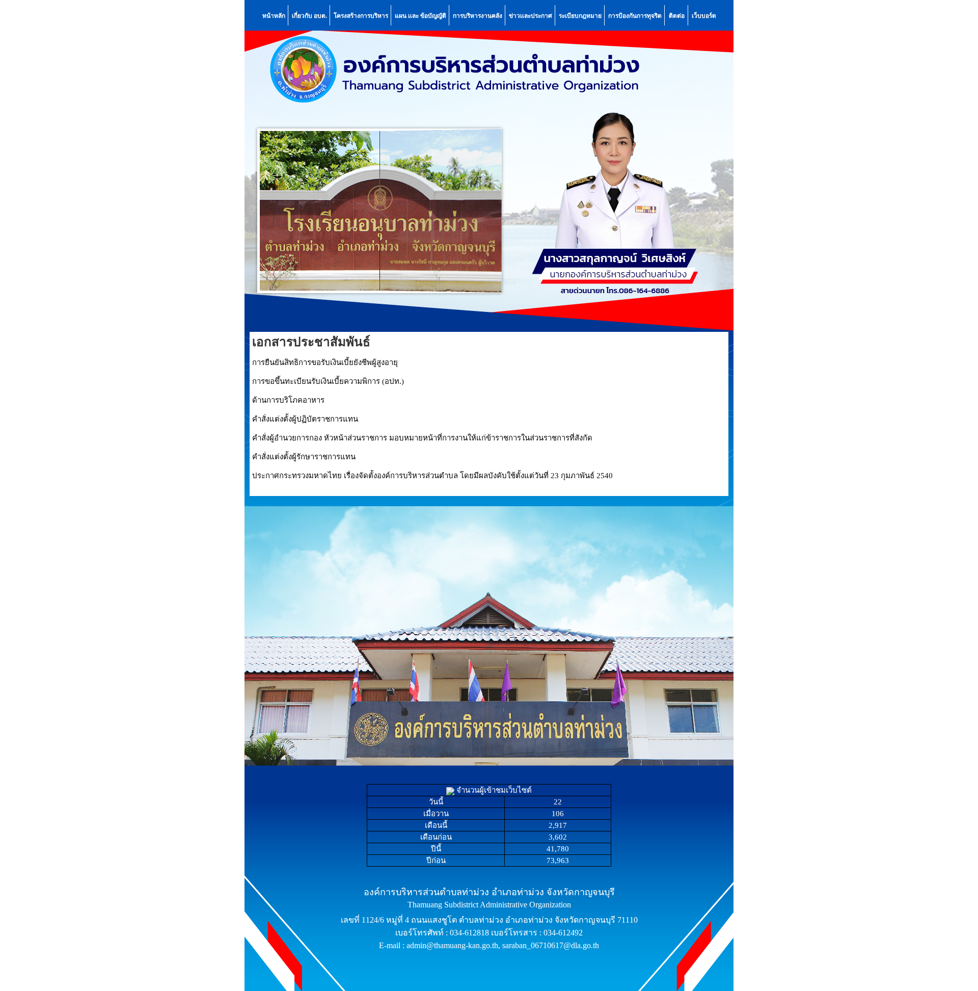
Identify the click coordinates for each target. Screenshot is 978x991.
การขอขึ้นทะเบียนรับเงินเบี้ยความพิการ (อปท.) (328, 381)
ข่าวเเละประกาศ (530, 15)
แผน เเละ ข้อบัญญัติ (420, 15)
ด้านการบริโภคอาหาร (288, 400)
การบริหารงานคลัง (477, 15)
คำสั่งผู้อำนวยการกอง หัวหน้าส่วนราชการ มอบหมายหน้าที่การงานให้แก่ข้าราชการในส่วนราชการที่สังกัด (422, 438)
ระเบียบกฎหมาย (580, 15)
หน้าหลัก (273, 15)
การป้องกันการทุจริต (635, 15)
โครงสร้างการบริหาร (361, 15)
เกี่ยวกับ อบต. (309, 15)
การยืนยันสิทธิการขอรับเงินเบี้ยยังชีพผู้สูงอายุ (325, 362)
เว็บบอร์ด (704, 15)
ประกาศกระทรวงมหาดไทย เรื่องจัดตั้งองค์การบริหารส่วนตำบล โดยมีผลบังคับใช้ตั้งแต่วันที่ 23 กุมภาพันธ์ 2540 (432, 476)
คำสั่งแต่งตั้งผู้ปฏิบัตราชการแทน (305, 419)
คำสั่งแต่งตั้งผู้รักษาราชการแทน (304, 457)
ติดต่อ (677, 15)
